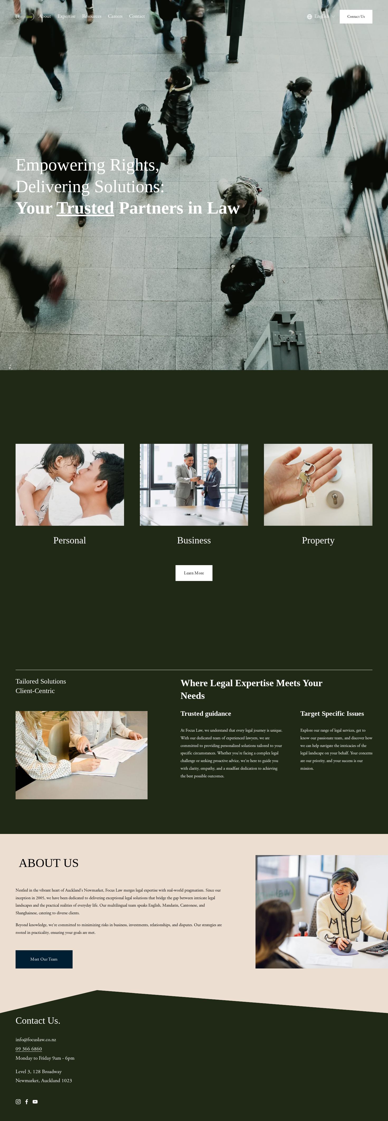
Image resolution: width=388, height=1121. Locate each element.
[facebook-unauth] (26, 1101)
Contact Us (356, 16)
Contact (137, 16)
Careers (115, 16)
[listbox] (321, 16)
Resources (91, 16)
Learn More (194, 573)
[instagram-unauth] (18, 1101)
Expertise (66, 16)
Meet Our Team (44, 959)
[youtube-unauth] (35, 1101)
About (45, 16)
